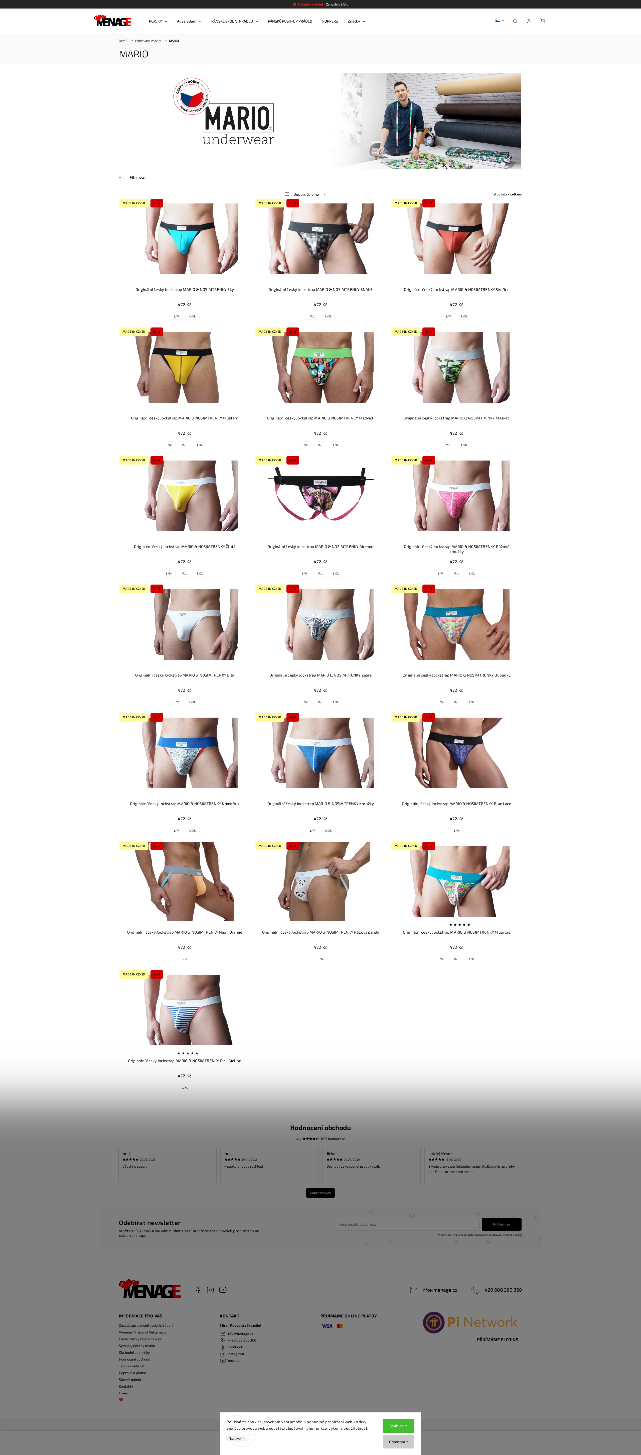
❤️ (121, 1400)
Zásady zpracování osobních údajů (146, 1325)
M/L (312, 316)
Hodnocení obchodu (134, 1359)
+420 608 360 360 (502, 1290)
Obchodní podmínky (134, 1352)
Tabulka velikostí (132, 1366)
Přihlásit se (501, 1224)
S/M (176, 316)
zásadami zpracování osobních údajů (499, 1234)
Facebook (198, 1290)
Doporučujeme (306, 194)
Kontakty (126, 1386)
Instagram (210, 1290)
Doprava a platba (132, 1373)
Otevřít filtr (132, 177)
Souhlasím (399, 1425)
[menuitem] (158, 21)
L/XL (192, 316)
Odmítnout (398, 1441)
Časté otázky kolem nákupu (140, 1339)
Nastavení (236, 1438)
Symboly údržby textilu (137, 1346)
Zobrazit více (320, 1193)
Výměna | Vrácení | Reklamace (143, 1332)
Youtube (223, 1290)
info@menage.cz (439, 1290)
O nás (123, 1393)
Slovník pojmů (130, 1379)
